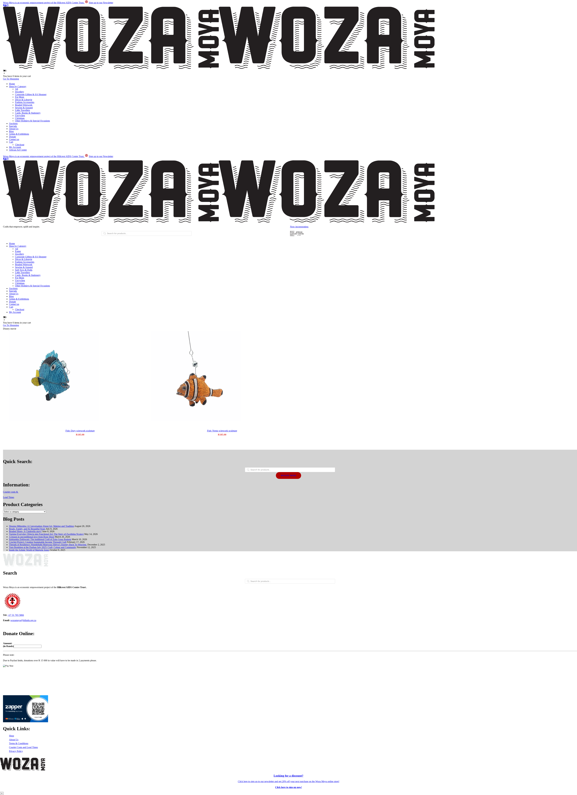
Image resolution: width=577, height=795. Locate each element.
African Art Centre (18, 150)
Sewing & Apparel (24, 107)
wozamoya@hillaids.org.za (23, 620)
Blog (11, 131)
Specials (13, 126)
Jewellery (19, 91)
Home (12, 83)
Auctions (13, 123)
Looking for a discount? (288, 775)
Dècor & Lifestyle (23, 99)
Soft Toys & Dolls (23, 270)
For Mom (19, 97)
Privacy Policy (16, 751)
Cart (11, 142)
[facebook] (3, 5)
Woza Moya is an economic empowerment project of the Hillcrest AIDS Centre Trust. (44, 2)
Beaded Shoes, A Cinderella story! (25, 531)
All (16, 89)
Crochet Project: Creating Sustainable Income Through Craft (37, 542)
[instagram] (7, 5)
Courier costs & (10, 492)
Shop (11, 735)
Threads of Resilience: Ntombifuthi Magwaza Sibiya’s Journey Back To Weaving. (48, 544)
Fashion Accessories (24, 102)
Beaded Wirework (23, 105)
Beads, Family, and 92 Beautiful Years (27, 529)
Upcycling (20, 115)
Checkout (19, 144)
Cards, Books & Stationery (28, 113)
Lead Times (8, 497)
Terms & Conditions (18, 743)
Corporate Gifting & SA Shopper (30, 94)
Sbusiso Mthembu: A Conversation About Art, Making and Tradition (41, 526)
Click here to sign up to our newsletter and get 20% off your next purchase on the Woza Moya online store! (288, 781)
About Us (13, 128)
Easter (18, 251)
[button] (80, 376)
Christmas (19, 118)
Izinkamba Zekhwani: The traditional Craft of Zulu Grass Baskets (40, 539)
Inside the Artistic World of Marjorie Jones (29, 550)
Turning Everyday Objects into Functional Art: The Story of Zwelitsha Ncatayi (46, 534)
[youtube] (5, 5)
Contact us (14, 139)
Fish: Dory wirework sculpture (80, 430)
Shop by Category (17, 86)
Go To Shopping (11, 79)
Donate (12, 136)
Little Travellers (22, 110)
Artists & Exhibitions (19, 134)
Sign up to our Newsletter (101, 2)
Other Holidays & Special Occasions (32, 120)
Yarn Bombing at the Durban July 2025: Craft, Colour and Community (42, 547)
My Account (15, 147)
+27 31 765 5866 (16, 615)
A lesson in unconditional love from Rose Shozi (31, 537)
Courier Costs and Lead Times (23, 747)
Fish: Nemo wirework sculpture (222, 430)
